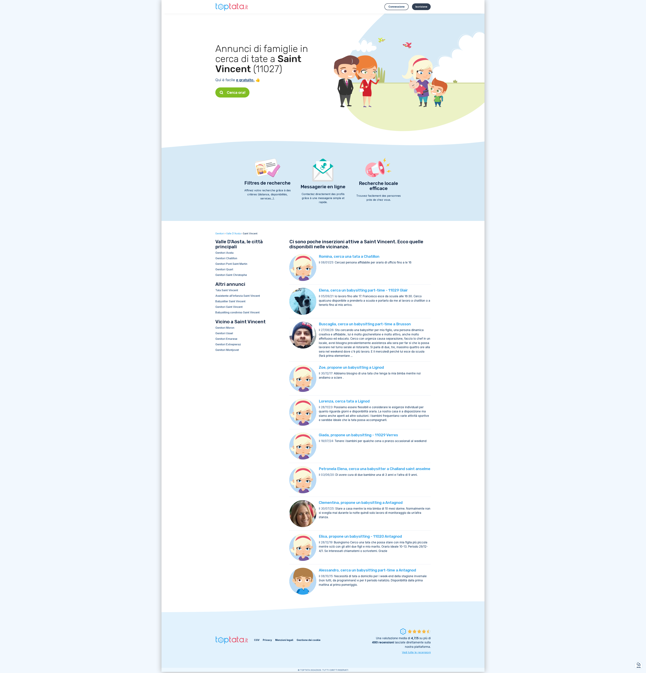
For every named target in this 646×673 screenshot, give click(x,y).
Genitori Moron (224, 327)
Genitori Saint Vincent (229, 307)
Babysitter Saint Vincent (230, 301)
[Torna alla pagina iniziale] (232, 7)
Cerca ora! (236, 92)
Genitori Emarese (226, 338)
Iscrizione (421, 6)
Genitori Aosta (224, 252)
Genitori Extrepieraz (228, 344)
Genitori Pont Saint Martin (231, 263)
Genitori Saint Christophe (231, 275)
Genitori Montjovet (227, 350)
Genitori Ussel (224, 333)
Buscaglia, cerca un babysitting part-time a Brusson (365, 324)
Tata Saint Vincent (226, 290)
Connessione (396, 6)
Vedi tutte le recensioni (416, 652)
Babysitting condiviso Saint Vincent (237, 312)
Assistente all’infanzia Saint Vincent (237, 295)
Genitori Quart (224, 269)
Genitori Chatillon (226, 258)
